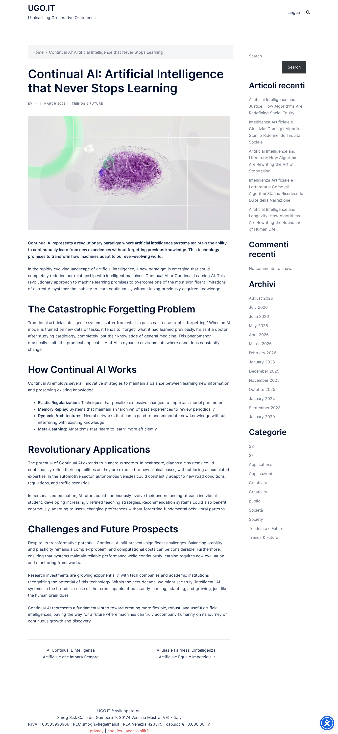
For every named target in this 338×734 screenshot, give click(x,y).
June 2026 (259, 316)
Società (256, 510)
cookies (114, 730)
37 (251, 455)
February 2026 (262, 352)
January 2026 (262, 361)
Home (38, 52)
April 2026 (259, 334)
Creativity (258, 491)
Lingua (294, 12)
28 (251, 446)
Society (256, 519)
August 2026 (261, 298)
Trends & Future (87, 103)
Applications (260, 464)
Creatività (258, 482)
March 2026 (260, 343)
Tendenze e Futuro (266, 528)
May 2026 (258, 325)
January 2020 (262, 416)
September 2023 (265, 407)
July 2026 (258, 307)
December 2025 (264, 371)
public (254, 500)
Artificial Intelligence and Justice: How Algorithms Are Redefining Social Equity (275, 106)
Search (255, 55)
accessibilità (137, 730)
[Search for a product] (308, 12)
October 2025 (262, 389)
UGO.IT (41, 8)
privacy (97, 730)
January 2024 (262, 398)
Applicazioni (260, 473)
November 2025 (264, 380)
